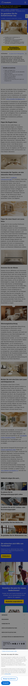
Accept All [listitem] (5, 683)
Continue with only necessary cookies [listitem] (9, 651)
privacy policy (8, 673)
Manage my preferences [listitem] (9, 678)
